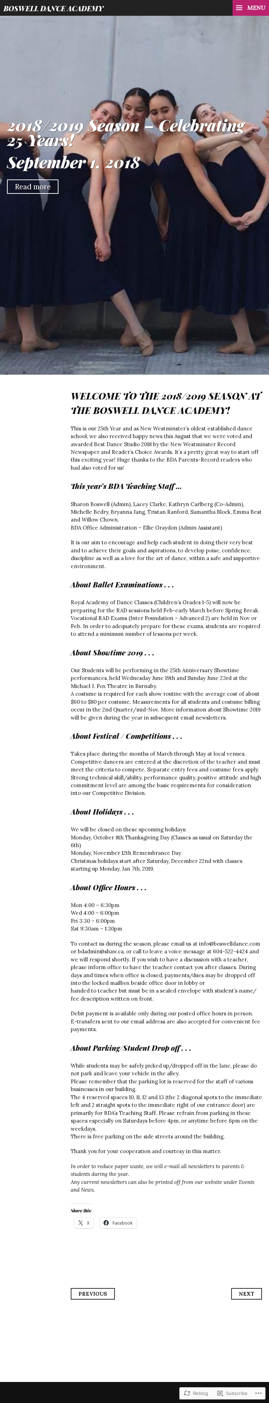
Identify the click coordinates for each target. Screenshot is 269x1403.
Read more (33, 186)
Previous (92, 1293)
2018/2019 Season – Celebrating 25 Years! (125, 132)
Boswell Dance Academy (53, 8)
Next (246, 1293)
